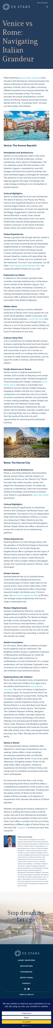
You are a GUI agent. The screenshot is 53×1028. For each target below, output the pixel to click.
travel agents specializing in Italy (24, 265)
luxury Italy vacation (30, 78)
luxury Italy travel (40, 495)
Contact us (22, 827)
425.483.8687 (42, 3)
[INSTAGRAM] (25, 989)
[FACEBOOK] (28, 989)
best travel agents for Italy (25, 595)
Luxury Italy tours (36, 319)
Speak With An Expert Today (26, 929)
